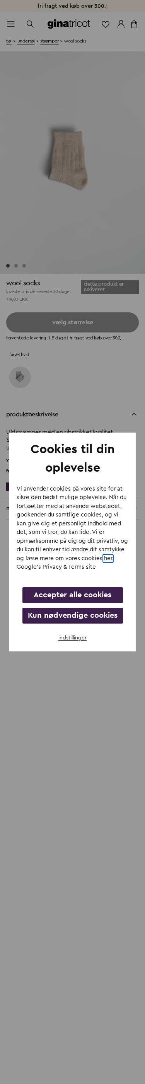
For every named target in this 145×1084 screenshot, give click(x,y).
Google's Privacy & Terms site (56, 567)
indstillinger (72, 638)
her (108, 558)
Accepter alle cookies (72, 595)
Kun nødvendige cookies (73, 615)
